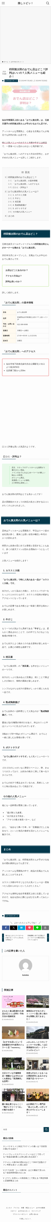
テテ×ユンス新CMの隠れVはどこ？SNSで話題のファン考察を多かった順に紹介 (24, 1163)
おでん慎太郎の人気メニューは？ (23, 191)
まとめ (11, 216)
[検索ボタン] (47, 3)
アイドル (16, 1208)
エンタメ (9, 1208)
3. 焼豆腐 (17, 202)
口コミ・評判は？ (20, 187)
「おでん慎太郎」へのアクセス (26, 184)
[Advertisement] (25, 34)
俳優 (22, 1208)
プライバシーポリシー (20, 1214)
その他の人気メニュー (22, 212)
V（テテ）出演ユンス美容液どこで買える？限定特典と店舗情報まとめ (25, 1179)
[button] (5, 928)
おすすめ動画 (40, 1208)
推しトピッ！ (25, 3)
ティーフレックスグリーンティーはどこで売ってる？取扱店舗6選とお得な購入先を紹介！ (24, 1155)
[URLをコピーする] (45, 928)
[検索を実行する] (46, 1129)
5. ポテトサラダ (19, 208)
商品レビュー (30, 1208)
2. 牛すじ (17, 198)
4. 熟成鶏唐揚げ (19, 205)
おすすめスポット (11, 80)
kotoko (25, 975)
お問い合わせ (33, 1214)
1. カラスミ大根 (19, 195)
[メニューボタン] (3, 3)
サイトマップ (36, 1211)
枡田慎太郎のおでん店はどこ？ (22, 177)
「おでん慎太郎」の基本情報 (25, 181)
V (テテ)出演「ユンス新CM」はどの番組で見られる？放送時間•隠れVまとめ (24, 1171)
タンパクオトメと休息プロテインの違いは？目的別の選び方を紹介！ (25, 1147)
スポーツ (13, 1211)
